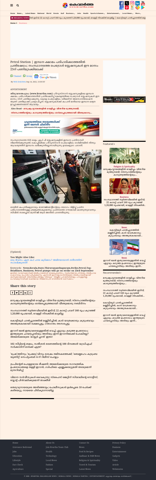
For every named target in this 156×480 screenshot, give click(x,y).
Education (17, 456)
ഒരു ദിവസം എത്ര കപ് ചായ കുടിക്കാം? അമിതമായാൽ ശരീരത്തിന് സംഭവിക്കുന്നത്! (46, 261)
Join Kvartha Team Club (57, 447)
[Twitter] (127, 3)
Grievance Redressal (22, 447)
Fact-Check (18, 465)
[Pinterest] (127, 7)
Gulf (62, 13)
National (40, 13)
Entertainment (113, 13)
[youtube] (143, 3)
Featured (108, 144)
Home (12, 13)
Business (70, 13)
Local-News (127, 13)
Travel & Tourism (87, 465)
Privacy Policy (119, 443)
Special (49, 469)
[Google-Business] (121, 7)
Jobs (79, 13)
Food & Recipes (86, 452)
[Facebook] (121, 3)
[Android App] (143, 7)
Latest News (30, 13)
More (137, 13)
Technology (51, 456)
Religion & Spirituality (89, 460)
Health (85, 13)
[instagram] (132, 3)
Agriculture (18, 469)
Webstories (117, 469)
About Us (50, 443)
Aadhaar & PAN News (89, 456)
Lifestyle (17, 460)
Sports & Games (96, 13)
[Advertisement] (78, 41)
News (19, 13)
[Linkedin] (138, 3)
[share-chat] (138, 7)
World (48, 13)
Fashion (49, 465)
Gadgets (116, 456)
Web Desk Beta (19, 82)
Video (115, 460)
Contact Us (84, 443)
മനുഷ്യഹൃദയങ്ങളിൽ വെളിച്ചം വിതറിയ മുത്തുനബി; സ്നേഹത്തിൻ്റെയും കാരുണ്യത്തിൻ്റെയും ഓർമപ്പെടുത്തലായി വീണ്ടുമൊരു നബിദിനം (50, 112)
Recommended (111, 273)
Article (115, 465)
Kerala (56, 13)
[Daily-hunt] (132, 7)
